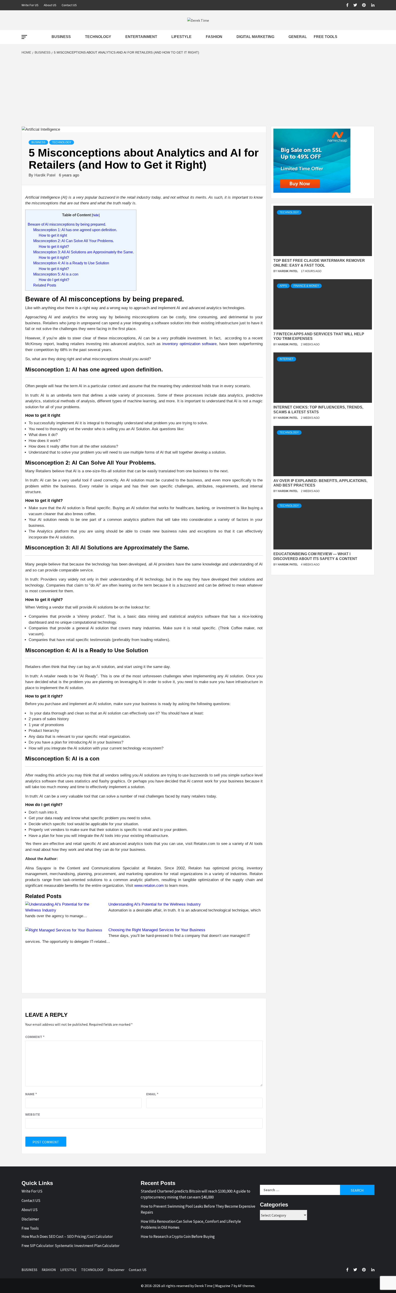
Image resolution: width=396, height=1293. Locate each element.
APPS (283, 285)
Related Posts (44, 285)
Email (152, 1094)
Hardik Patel (45, 175)
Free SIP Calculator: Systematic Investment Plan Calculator (70, 1245)
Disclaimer (30, 1219)
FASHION (214, 37)
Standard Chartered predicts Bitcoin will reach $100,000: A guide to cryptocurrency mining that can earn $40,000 (195, 1194)
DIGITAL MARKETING (255, 37)
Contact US (69, 5)
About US (50, 5)
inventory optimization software (189, 344)
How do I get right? (54, 280)
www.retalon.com (149, 885)
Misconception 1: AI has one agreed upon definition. (75, 230)
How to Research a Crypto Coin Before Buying (178, 1236)
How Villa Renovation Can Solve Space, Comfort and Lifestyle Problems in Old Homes (191, 1224)
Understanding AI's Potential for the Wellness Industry (154, 904)
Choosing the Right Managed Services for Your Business (156, 930)
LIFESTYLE (181, 37)
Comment (34, 1036)
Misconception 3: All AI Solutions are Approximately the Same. (83, 252)
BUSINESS (61, 37)
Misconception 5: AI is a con (55, 274)
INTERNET (286, 359)
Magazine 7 (224, 1285)
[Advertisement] (198, 92)
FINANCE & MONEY (306, 285)
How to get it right (53, 235)
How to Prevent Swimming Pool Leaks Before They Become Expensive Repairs (198, 1209)
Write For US (30, 5)
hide (96, 215)
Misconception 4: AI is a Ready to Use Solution (71, 263)
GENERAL (298, 37)
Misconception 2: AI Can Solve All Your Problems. (73, 241)
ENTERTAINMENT (141, 37)
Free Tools (325, 37)
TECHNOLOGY (98, 37)
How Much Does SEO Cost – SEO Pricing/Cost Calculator (67, 1236)
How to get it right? (54, 246)
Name (31, 1094)
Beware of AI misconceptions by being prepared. (67, 224)
